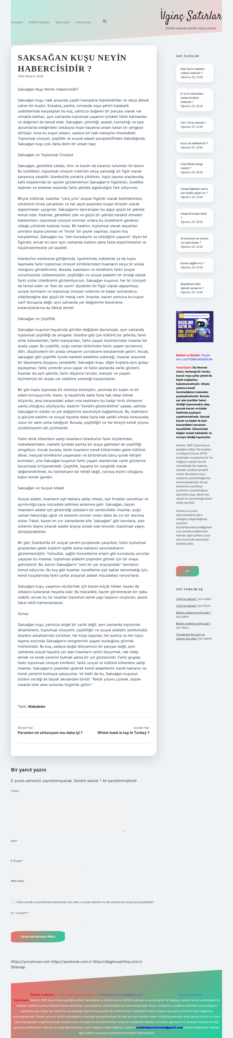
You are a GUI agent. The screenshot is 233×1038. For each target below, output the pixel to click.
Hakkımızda (83, 22)
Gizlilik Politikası (39, 22)
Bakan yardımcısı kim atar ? (193, 612)
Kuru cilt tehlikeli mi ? (194, 143)
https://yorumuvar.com (30, 961)
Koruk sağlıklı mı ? (192, 263)
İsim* (14, 841)
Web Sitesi (17, 881)
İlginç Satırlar (191, 16)
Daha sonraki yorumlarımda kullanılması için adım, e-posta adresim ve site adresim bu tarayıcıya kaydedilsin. (85, 902)
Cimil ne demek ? (187, 599)
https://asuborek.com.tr (71, 961)
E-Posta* (17, 861)
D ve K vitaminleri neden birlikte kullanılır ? (192, 98)
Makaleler (37, 706)
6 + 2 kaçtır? (20, 913)
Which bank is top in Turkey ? (123, 732)
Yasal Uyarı (62, 22)
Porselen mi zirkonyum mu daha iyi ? (50, 732)
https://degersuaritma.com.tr (117, 961)
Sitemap (18, 967)
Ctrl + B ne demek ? (193, 122)
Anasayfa (17, 22)
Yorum (15, 790)
